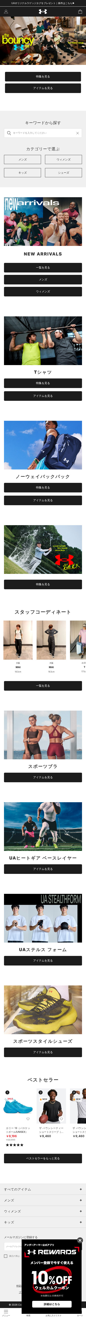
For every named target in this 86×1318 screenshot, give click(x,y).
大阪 (18, 663)
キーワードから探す (43, 122)
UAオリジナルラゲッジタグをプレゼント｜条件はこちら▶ (43, 3)
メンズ (43, 279)
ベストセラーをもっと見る (43, 1158)
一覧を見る (43, 267)
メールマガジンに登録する (21, 1237)
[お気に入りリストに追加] (28, 1119)
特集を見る (43, 76)
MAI (18, 667)
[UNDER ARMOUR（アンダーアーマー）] (43, 11)
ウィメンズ (43, 291)
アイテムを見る (43, 88)
